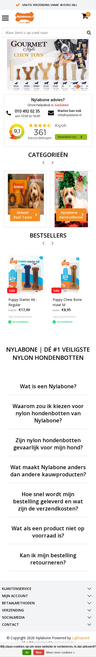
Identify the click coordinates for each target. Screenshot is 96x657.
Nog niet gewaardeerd (20, 316)
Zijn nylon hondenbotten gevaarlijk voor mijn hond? (48, 444)
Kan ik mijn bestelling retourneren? (48, 559)
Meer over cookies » (60, 652)
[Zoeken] (89, 32)
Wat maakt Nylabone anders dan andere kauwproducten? (48, 470)
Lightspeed (80, 637)
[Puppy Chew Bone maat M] (70, 274)
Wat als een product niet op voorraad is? (48, 532)
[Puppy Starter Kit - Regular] (26, 274)
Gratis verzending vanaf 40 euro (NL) (49, 5)
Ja (27, 652)
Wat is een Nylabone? (48, 386)
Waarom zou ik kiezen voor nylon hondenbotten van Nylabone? (48, 413)
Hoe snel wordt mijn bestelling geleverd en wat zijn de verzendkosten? (48, 501)
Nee (39, 652)
